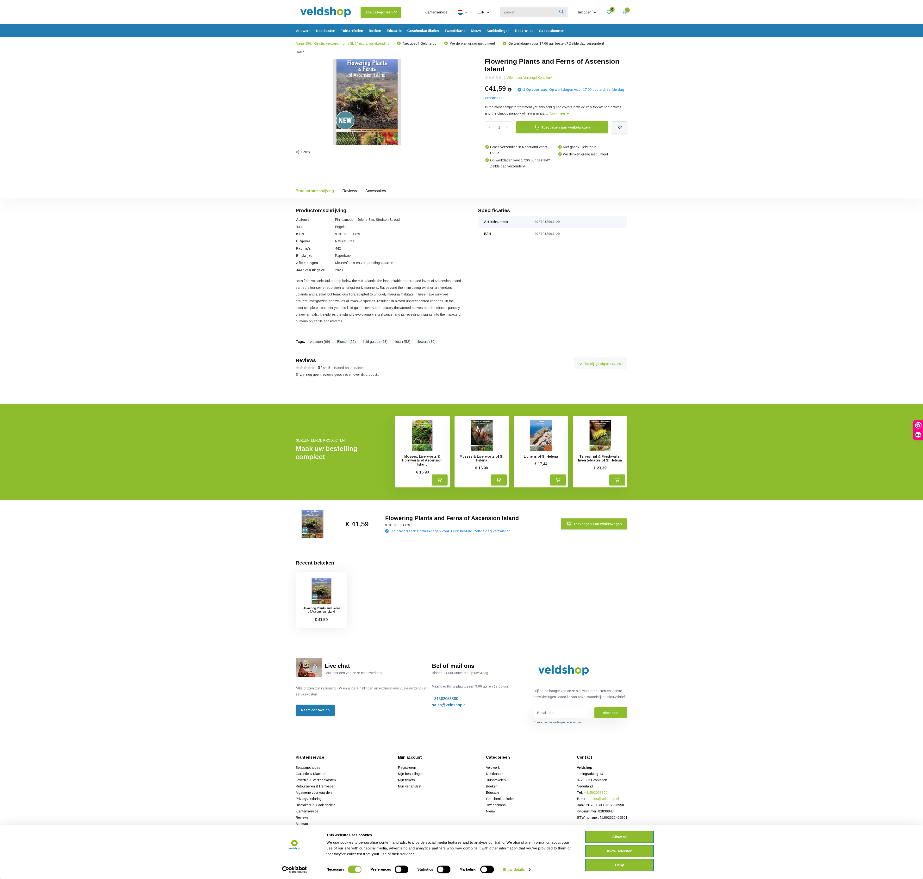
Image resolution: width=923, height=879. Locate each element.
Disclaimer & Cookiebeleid (316, 805)
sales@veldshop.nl (449, 705)
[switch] (401, 869)
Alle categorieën (379, 12)
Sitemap (302, 824)
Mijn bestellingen (411, 774)
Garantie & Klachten (311, 774)
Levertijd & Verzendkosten (316, 780)
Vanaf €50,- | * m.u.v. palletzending (342, 43)
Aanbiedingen (498, 31)
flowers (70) (427, 342)
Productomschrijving (315, 191)
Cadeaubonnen (551, 31)
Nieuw (476, 31)
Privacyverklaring (309, 799)
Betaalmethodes (308, 767)
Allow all (619, 837)
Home (300, 52)
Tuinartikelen (352, 31)
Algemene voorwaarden (314, 792)
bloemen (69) (320, 342)
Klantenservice (436, 12)
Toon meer (557, 113)
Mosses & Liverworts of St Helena (482, 458)
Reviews (349, 191)
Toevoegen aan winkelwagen (565, 127)
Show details (514, 869)
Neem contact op (315, 710)
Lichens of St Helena (541, 456)
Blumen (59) (346, 342)
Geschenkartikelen (423, 31)
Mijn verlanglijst (409, 786)
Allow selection (619, 851)
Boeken (375, 31)
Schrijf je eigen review (603, 364)
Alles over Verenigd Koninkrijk (529, 78)
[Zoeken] (562, 12)
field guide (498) (375, 342)
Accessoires (375, 191)
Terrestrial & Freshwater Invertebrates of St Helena (600, 458)
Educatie (394, 31)
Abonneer (611, 713)
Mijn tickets (406, 780)
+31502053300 (445, 699)
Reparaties (524, 31)
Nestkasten (325, 31)
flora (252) (402, 342)
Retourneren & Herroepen (316, 786)
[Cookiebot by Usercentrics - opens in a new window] (295, 869)
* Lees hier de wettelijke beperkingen (558, 722)
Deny (619, 865)
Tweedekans (454, 31)
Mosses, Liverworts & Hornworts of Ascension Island (422, 461)
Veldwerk (303, 31)
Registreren (407, 767)
